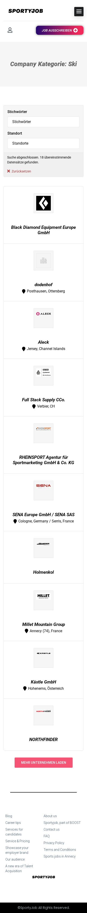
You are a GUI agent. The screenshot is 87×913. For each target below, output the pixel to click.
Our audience (15, 859)
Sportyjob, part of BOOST (62, 823)
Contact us (52, 829)
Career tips (13, 823)
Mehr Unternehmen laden (43, 762)
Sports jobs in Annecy (60, 856)
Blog (8, 816)
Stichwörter (17, 112)
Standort (14, 133)
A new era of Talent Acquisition (19, 868)
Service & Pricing (17, 841)
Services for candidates (14, 832)
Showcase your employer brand (17, 850)
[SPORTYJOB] (23, 11)
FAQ (47, 836)
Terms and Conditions (60, 849)
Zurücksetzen (21, 171)
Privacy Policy (54, 843)
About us (50, 816)
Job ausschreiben (57, 30)
